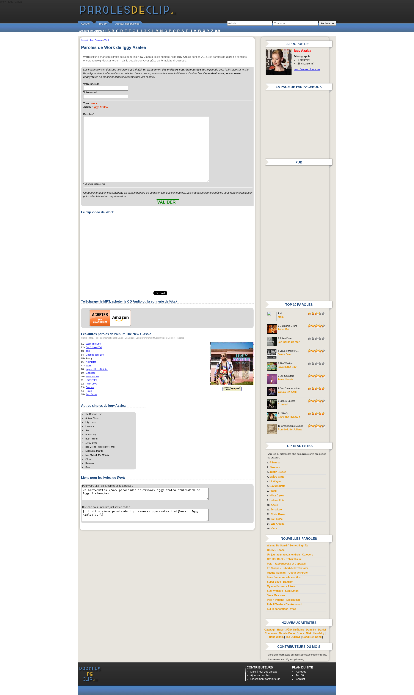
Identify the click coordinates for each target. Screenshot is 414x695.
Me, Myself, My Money (97, 455)
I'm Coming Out (93, 414)
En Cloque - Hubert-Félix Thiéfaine (288, 568)
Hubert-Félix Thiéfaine (290, 629)
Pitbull (273, 490)
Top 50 (103, 23)
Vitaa (274, 528)
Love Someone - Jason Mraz (284, 577)
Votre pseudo (91, 84)
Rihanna (275, 462)
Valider (166, 202)
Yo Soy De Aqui (287, 392)
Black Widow (92, 376)
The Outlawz (292, 637)
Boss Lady (91, 434)
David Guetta (277, 486)
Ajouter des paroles (127, 23)
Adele (274, 505)
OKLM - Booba (276, 550)
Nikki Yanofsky (315, 633)
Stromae (275, 467)
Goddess (91, 373)
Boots (300, 633)
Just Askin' (91, 394)
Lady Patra (91, 380)
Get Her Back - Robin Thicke (284, 559)
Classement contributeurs (265, 679)
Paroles (88, 114)
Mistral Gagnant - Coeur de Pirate (287, 572)
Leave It (89, 426)
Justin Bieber (278, 472)
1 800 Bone (91, 442)
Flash (88, 467)
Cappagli (269, 629)
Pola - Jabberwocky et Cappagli (286, 563)
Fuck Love (91, 383)
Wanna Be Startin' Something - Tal (287, 545)
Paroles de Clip (128, 15)
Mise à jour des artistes (263, 671)
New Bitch (91, 362)
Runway (89, 463)
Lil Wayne (275, 481)
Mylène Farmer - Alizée (281, 586)
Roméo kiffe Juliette (290, 429)
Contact (300, 679)
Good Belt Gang (311, 637)
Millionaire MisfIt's (94, 451)
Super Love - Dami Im (280, 581)
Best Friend (91, 438)
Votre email (90, 92)
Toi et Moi (283, 329)
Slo (87, 430)
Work (88, 365)
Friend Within (276, 637)
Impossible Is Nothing (97, 369)
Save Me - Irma (276, 595)
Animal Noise (92, 418)
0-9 (217, 31)
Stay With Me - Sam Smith (282, 590)
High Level (90, 422)
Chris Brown (278, 514)
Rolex (89, 391)
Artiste (87, 107)
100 (88, 351)
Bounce (90, 387)
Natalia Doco (287, 633)
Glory (88, 459)
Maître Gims (277, 476)
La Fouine (277, 519)
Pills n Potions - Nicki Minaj (283, 599)
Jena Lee (276, 509)
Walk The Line (93, 343)
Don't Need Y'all (94, 347)
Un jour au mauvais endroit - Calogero (290, 554)
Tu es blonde (285, 379)
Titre (86, 103)
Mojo (281, 316)
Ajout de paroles (260, 675)
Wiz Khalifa (277, 523)
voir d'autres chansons (307, 69)
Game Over (285, 354)
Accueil (85, 23)
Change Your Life (95, 354)
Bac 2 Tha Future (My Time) (100, 447)
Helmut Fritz (277, 500)
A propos (301, 671)
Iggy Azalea (302, 50)
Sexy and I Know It (289, 417)
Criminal (283, 404)
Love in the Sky (287, 367)
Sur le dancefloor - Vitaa (281, 608)
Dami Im (311, 629)
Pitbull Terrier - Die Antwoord (284, 604)
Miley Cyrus (277, 495)
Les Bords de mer (289, 342)
